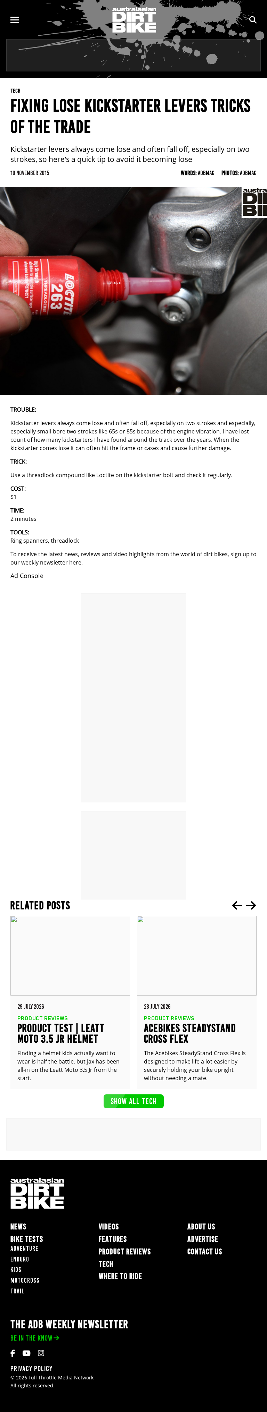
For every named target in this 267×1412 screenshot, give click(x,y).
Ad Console (26, 576)
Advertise (202, 1239)
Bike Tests (26, 1239)
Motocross (25, 1280)
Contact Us (204, 1252)
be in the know (31, 1338)
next (251, 905)
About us (201, 1227)
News (18, 1227)
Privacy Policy (31, 1368)
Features (113, 1239)
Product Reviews (125, 1252)
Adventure (24, 1248)
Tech (106, 1264)
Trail (17, 1291)
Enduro (19, 1259)
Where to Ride (120, 1276)
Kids (16, 1270)
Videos (109, 1227)
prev (237, 905)
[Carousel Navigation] (244, 905)
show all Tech (134, 1101)
